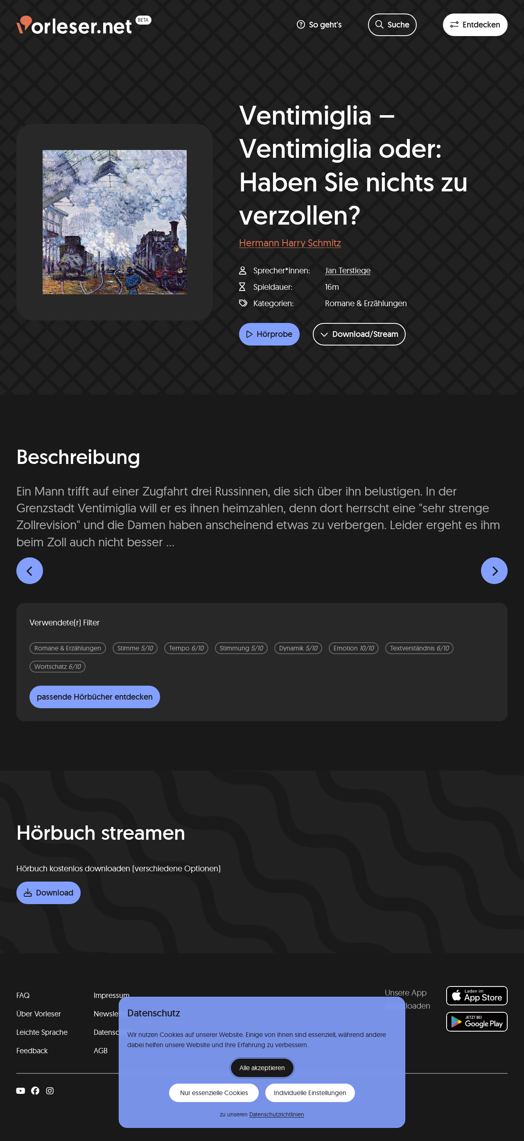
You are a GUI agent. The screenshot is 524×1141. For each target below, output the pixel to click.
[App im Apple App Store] (477, 995)
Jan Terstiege (347, 270)
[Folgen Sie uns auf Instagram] (50, 1091)
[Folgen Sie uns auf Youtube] (20, 1091)
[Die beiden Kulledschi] (29, 570)
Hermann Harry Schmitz (290, 242)
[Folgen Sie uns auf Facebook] (35, 1091)
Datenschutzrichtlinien (276, 1114)
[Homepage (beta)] (83, 25)
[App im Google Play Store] (477, 1021)
